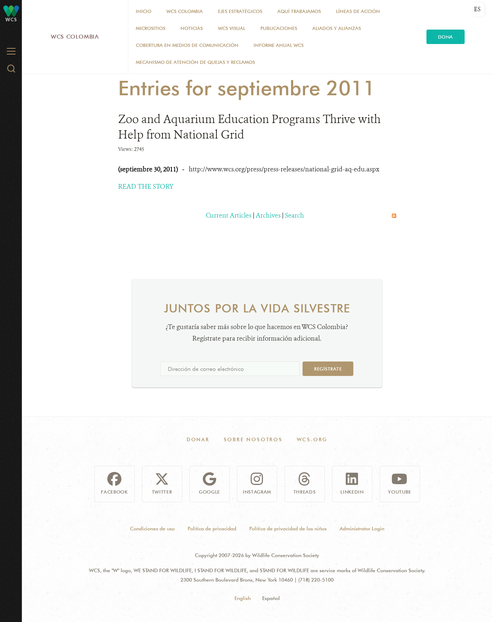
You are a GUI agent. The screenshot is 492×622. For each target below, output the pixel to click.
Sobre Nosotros (253, 439)
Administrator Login (362, 528)
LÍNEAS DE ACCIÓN (358, 11)
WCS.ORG (312, 439)
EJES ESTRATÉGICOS (240, 11)
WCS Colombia (75, 36)
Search (294, 215)
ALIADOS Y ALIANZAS (336, 28)
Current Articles (228, 215)
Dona (445, 37)
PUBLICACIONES (278, 28)
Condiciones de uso (152, 528)
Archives (268, 215)
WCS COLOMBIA (184, 11)
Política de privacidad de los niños (288, 528)
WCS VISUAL (231, 28)
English (242, 598)
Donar (198, 439)
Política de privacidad (212, 528)
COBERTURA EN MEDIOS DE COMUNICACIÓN (187, 45)
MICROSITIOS (150, 28)
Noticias (191, 28)
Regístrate (328, 369)
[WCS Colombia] (11, 11)
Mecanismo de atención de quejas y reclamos (195, 62)
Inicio (143, 11)
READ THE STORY (146, 186)
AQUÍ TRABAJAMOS (299, 11)
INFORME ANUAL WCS (279, 45)
